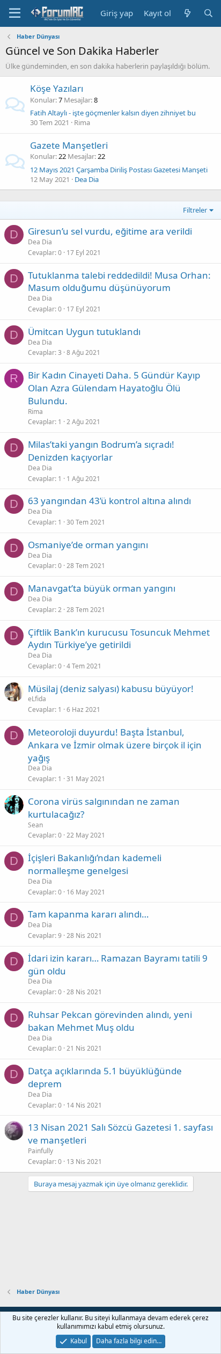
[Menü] (14, 13)
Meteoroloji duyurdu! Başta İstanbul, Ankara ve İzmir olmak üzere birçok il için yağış (115, 745)
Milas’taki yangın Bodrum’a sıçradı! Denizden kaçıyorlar (101, 450)
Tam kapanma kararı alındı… (88, 914)
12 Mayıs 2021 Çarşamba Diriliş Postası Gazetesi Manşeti (119, 169)
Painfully (40, 1150)
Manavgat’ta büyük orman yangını (101, 588)
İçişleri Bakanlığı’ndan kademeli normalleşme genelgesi (94, 864)
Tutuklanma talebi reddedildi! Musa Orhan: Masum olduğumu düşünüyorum (119, 281)
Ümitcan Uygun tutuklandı (84, 331)
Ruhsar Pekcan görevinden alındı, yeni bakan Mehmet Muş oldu (110, 1020)
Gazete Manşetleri (69, 145)
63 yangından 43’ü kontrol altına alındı (109, 500)
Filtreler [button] (195, 210)
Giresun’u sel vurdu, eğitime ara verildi (110, 231)
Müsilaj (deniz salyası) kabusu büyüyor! (111, 688)
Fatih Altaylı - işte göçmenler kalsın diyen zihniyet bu (113, 113)
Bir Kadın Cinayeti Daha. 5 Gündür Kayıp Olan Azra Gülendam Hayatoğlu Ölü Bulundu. (114, 388)
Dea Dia (87, 179)
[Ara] (208, 13)
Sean (35, 824)
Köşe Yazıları (56, 88)
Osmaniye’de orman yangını (88, 544)
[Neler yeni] (186, 13)
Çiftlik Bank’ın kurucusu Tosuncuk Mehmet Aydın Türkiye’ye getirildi (119, 638)
